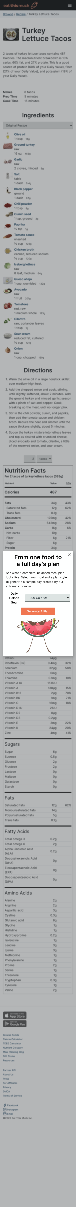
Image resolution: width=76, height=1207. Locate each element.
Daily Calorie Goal (14, 598)
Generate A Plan (38, 611)
